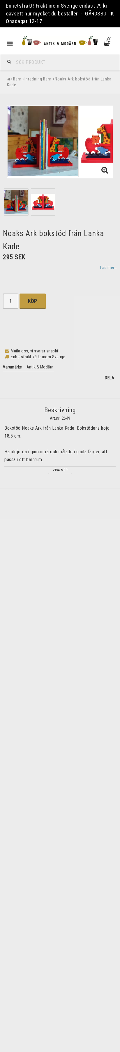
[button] (105, 170)
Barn (17, 79)
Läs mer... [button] (108, 267)
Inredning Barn (38, 79)
